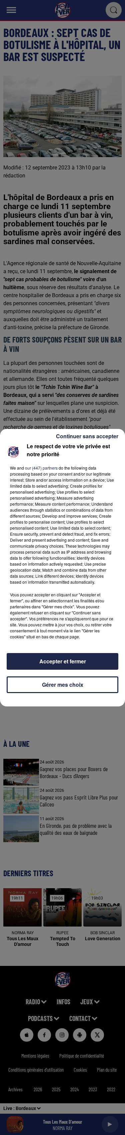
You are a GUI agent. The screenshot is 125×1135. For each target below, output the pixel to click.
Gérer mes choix (62, 684)
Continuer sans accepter (87, 436)
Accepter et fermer (62, 661)
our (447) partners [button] (41, 468)
